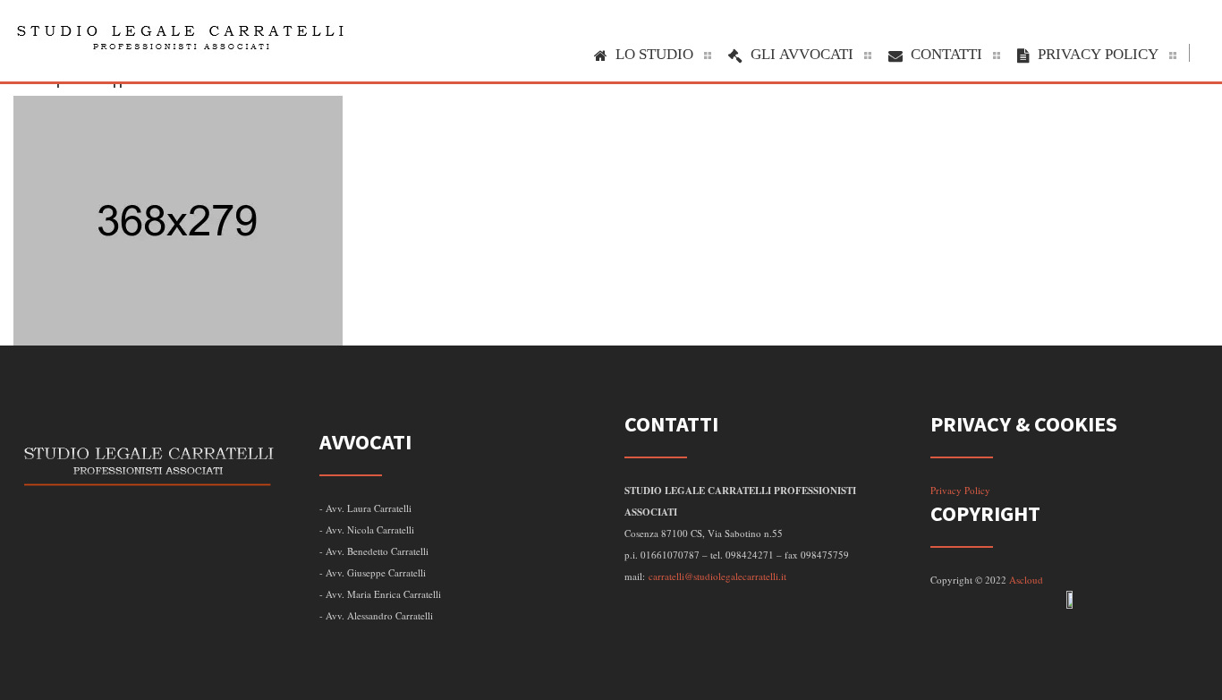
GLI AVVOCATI (802, 53)
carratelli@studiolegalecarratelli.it (717, 576)
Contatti (946, 53)
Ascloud (1026, 579)
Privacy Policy (1098, 53)
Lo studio (654, 53)
